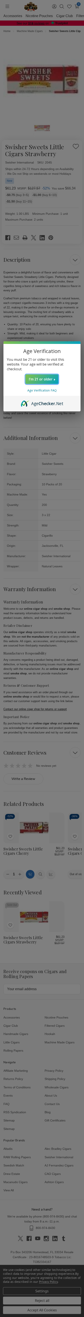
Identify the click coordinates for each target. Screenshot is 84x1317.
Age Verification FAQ (42, 390)
